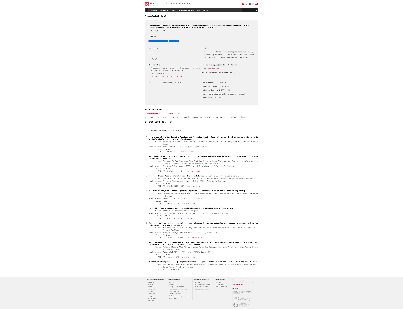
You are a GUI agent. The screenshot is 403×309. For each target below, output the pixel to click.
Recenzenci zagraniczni (202, 289)
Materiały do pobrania (221, 286)
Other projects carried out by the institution (166, 77)
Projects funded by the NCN (156, 16)
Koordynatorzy (152, 289)
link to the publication (188, 152)
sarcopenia (152, 41)
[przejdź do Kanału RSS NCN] (246, 4)
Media (198, 10)
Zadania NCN (152, 282)
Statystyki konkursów (175, 293)
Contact (205, 10)
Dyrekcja (150, 284)
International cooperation (186, 10)
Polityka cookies (237, 284)
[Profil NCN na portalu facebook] (249, 4)
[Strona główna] (167, 4)
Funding (173, 10)
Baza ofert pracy (173, 298)
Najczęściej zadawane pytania (177, 286)
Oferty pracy (151, 296)
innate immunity (174, 41)
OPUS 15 (155, 83)
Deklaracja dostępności (240, 280)
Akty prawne (151, 293)
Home (147, 10)
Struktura (150, 291)
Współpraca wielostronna (202, 284)
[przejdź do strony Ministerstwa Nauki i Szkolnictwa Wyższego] (243, 292)
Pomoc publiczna (174, 291)
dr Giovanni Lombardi (211, 69)
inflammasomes (162, 41)
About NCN (153, 10)
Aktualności (218, 282)
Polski (256, 4)
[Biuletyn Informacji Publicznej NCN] (243, 4)
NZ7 (205, 52)
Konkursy (171, 282)
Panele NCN (172, 284)
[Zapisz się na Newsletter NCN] (252, 4)
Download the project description (158, 113)
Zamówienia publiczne (154, 298)
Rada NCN (151, 286)
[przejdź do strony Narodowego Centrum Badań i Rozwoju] (243, 298)
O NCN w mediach (220, 284)
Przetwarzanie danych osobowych (243, 282)
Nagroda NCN (152, 300)
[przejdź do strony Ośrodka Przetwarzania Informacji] (243, 305)
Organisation (164, 10)
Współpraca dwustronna (202, 286)
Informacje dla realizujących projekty (179, 289)
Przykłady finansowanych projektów (179, 296)
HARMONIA (198, 282)
